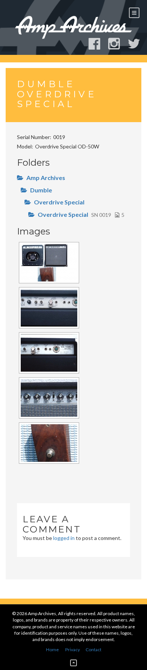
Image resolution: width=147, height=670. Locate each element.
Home (52, 649)
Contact (93, 649)
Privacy (72, 649)
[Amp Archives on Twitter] (137, 43)
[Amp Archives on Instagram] (117, 43)
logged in (64, 538)
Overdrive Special (59, 202)
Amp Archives (45, 177)
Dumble (41, 190)
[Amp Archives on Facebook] (98, 43)
